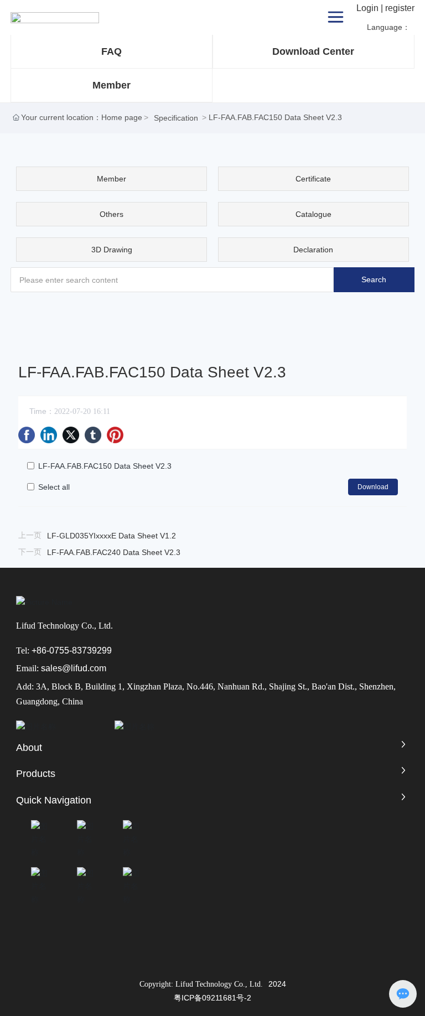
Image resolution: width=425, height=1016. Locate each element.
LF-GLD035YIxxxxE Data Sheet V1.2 (111, 535)
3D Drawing (111, 249)
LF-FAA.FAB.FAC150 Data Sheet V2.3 (105, 466)
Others (111, 214)
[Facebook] (26, 435)
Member (111, 85)
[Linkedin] (48, 435)
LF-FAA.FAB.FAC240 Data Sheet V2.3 (113, 552)
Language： (389, 27)
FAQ (111, 51)
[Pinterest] (115, 435)
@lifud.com (84, 668)
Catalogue (313, 214)
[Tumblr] (93, 435)
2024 (277, 983)
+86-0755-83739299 (72, 650)
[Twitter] (71, 435)
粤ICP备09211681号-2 (212, 997)
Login (368, 8)
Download (372, 487)
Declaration (313, 249)
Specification (176, 117)
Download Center (313, 51)
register (399, 8)
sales (51, 668)
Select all (54, 487)
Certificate (313, 178)
